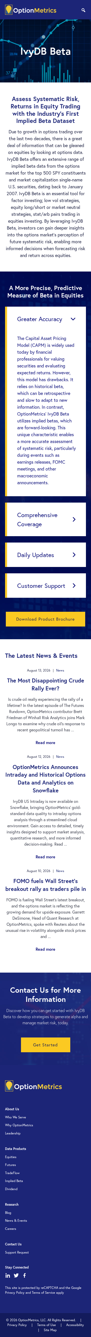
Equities (10, 1157)
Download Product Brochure (45, 619)
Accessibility (75, 1325)
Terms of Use (46, 1325)
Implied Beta (14, 1181)
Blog (8, 1213)
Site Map (50, 1330)
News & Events (16, 1220)
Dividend (11, 1189)
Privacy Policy (17, 1325)
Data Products (15, 1149)
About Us (12, 1109)
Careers (10, 1229)
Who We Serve (15, 1117)
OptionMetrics (30, 10)
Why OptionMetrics (19, 1125)
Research (11, 1204)
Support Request (17, 1252)
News (60, 670)
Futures (10, 1165)
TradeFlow (12, 1173)
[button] (46, 319)
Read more (45, 742)
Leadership (12, 1133)
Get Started (45, 1045)
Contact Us (13, 1244)
